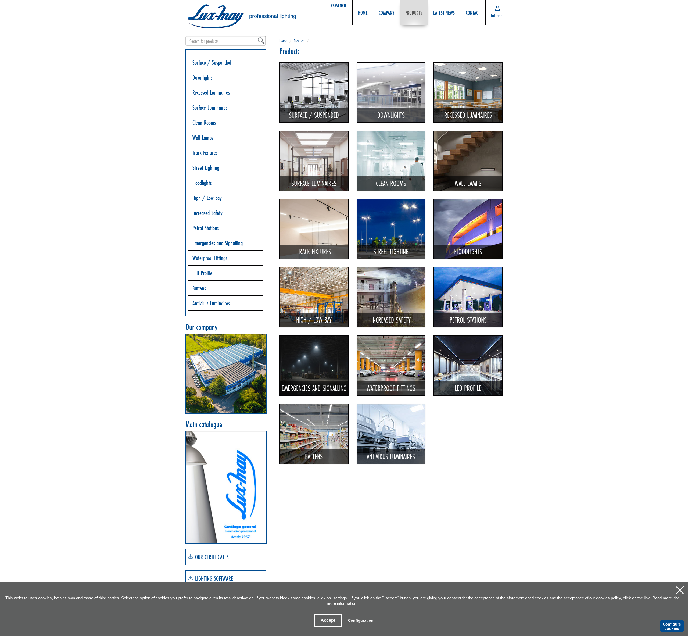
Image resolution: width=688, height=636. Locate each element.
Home (283, 41)
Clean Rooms (204, 122)
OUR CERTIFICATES (212, 557)
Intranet (497, 15)
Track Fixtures (204, 152)
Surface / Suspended (211, 62)
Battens (199, 288)
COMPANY (386, 12)
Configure (672, 626)
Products (299, 41)
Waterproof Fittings (209, 258)
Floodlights (202, 182)
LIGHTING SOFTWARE (214, 578)
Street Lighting (205, 167)
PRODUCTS (413, 12)
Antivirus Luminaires (211, 303)
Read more (662, 598)
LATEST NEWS (444, 12)
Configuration (361, 620)
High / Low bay (207, 198)
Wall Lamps (202, 137)
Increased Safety (207, 213)
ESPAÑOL (339, 5)
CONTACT (473, 12)
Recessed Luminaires (211, 92)
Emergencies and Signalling (217, 243)
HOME (363, 12)
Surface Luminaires (209, 107)
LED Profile (202, 273)
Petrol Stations (205, 228)
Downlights (202, 77)
